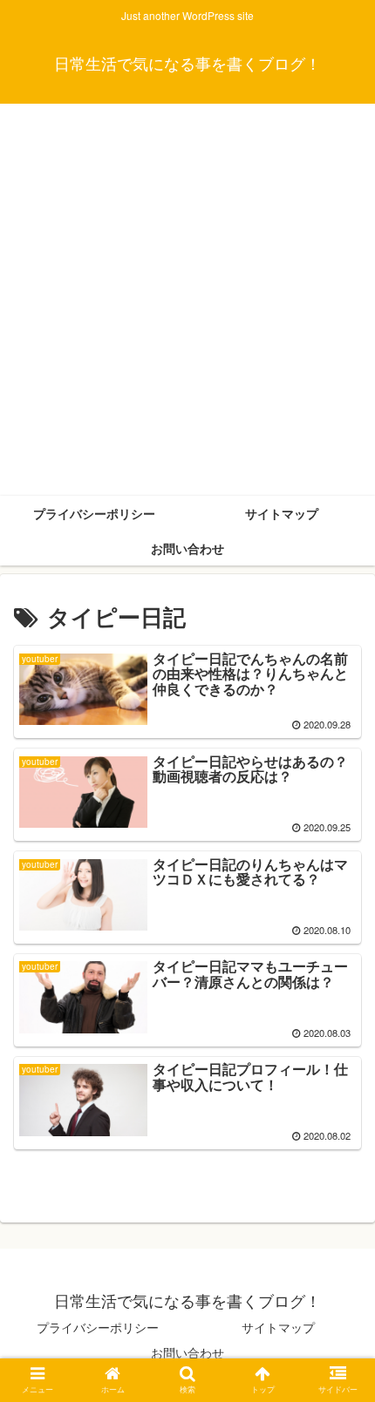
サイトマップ (278, 1327)
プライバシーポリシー (98, 1327)
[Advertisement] (187, 299)
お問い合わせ (187, 1352)
